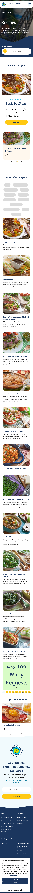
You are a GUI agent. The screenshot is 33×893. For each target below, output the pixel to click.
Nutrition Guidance (22, 820)
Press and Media (21, 854)
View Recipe (16, 122)
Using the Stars (21, 817)
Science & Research (6, 820)
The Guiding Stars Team (8, 823)
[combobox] (16, 51)
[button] (29, 4)
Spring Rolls (10, 148)
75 (26, 692)
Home (3, 12)
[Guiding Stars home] (11, 4)
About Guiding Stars (6, 817)
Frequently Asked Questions (6, 830)
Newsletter (20, 823)
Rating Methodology (7, 826)
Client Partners (5, 843)
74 (23, 692)
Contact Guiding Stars (23, 843)
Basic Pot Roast (17, 103)
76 (29, 692)
